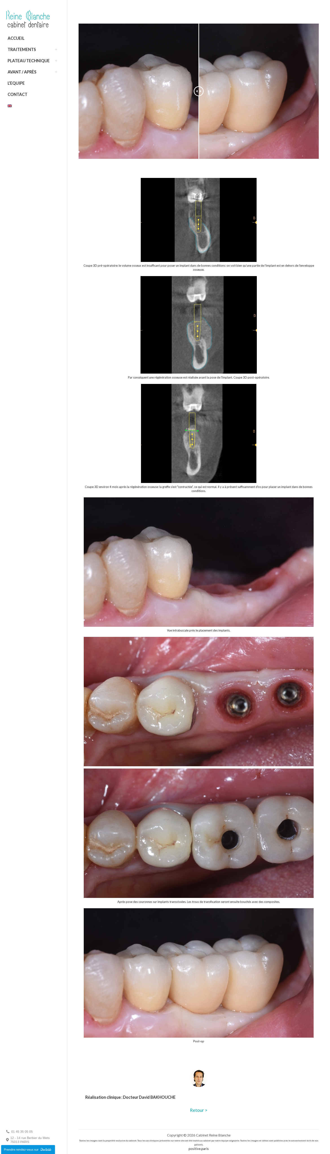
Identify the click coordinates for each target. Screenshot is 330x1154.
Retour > (198, 1110)
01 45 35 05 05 (22, 1131)
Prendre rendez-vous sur (21, 1149)
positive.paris (199, 1149)
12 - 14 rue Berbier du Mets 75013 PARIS (30, 1140)
